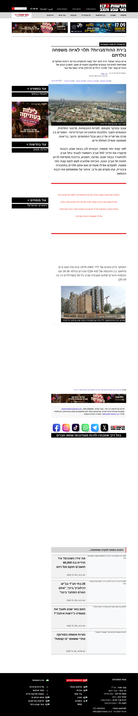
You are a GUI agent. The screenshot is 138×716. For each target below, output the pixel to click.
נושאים (78, 701)
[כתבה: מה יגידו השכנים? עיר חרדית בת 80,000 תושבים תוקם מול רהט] (106, 566)
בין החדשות (100, 15)
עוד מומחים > (37, 200)
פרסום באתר (76, 9)
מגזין (79, 697)
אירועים (50, 15)
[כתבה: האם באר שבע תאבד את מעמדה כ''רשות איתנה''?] (106, 617)
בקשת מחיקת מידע (35, 694)
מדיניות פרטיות (37, 687)
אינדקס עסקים (91, 9)
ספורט (113, 15)
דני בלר (76, 390)
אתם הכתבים (37, 697)
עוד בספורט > (36, 88)
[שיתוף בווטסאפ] (105, 81)
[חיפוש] (13, 8)
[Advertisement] (86, 345)
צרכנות (73, 15)
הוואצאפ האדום (62, 9)
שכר (102, 390)
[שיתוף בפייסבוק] (93, 81)
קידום (106, 390)
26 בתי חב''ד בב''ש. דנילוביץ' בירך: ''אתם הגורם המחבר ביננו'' (72, 588)
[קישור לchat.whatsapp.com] (88, 398)
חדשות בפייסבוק (36, 701)
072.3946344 (99, 708)
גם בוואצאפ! (38, 680)
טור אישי (62, 15)
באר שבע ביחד (37, 704)
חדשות (123, 15)
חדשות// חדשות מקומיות (112, 44)
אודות (79, 690)
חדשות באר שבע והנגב (87, 390)
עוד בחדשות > (36, 144)
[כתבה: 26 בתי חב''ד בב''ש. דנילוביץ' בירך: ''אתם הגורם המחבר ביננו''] (106, 591)
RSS (80, 704)
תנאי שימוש (38, 690)
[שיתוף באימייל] (69, 81)
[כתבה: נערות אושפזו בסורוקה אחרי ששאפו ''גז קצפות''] (106, 642)
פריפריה (118, 390)
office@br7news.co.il (102, 711)
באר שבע (112, 390)
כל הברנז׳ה (86, 15)
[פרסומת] (98, 27)
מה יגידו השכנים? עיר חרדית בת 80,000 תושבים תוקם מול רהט (70, 562)
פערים (98, 390)
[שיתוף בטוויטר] (81, 81)
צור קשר (78, 694)
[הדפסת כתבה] (57, 81)
